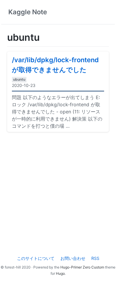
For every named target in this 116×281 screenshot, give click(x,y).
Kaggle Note (27, 12)
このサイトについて (35, 258)
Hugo (60, 273)
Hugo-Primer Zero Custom (82, 267)
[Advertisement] (58, 195)
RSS (95, 258)
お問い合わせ (72, 258)
